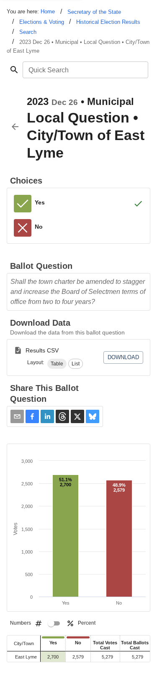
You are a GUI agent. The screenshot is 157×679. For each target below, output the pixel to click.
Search (27, 32)
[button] (57, 364)
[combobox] (84, 70)
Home (48, 11)
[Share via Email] (17, 416)
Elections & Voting (41, 22)
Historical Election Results (108, 22)
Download (123, 357)
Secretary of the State (94, 12)
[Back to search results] (15, 126)
